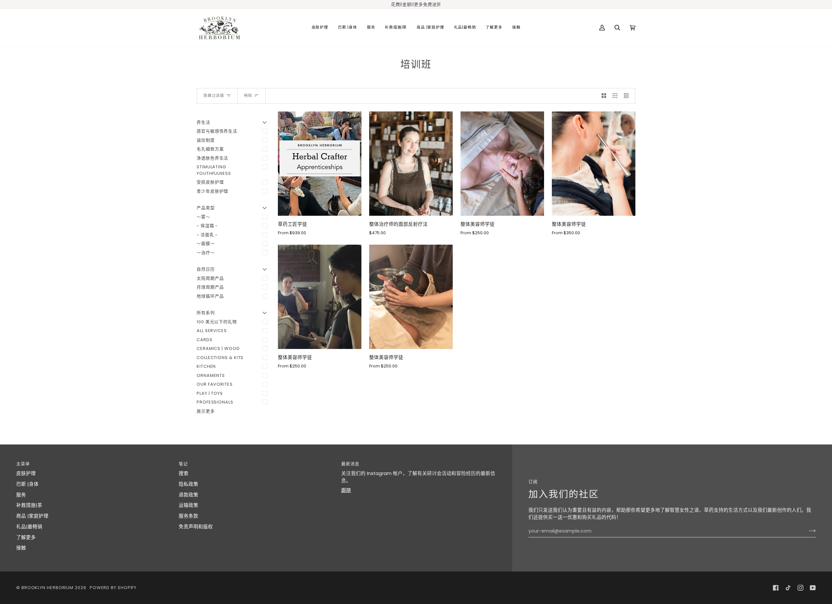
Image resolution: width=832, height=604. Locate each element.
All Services (212, 331)
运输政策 (188, 505)
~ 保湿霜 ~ (207, 226)
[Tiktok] (788, 588)
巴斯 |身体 (27, 484)
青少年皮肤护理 (212, 191)
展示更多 (206, 411)
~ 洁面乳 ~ (207, 235)
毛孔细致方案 (210, 149)
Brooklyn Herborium (47, 588)
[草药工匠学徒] (319, 163)
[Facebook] (776, 588)
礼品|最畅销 (29, 526)
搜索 (183, 473)
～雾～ (203, 217)
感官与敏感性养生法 (217, 131)
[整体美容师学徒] (502, 163)
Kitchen (206, 366)
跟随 (346, 490)
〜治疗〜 (206, 253)
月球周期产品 (210, 287)
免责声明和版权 (196, 526)
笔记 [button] (183, 464)
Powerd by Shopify (113, 588)
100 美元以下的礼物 (217, 322)
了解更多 (26, 537)
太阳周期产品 (210, 278)
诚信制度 (206, 140)
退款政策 (188, 495)
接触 (21, 548)
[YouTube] (813, 588)
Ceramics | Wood (218, 348)
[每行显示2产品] (604, 95)
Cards (205, 340)
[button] (320, 27)
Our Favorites (215, 384)
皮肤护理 (26, 473)
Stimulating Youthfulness (214, 170)
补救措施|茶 (29, 505)
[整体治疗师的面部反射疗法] (411, 163)
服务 (21, 495)
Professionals (215, 402)
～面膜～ (206, 243)
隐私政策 (188, 484)
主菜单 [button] (23, 464)
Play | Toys (210, 393)
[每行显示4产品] (628, 95)
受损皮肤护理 (210, 182)
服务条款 (188, 516)
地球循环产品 (210, 296)
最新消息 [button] (350, 464)
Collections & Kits (220, 357)
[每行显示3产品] (615, 95)
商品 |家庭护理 (32, 516)
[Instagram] (800, 588)
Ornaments (211, 375)
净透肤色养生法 (212, 158)
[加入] (807, 531)
